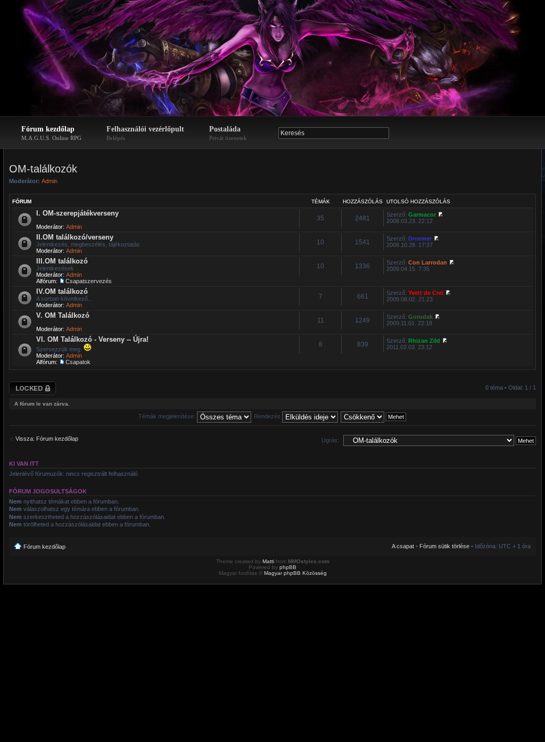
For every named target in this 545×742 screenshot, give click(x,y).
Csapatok (77, 362)
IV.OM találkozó (62, 291)
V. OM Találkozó (62, 315)
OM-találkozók (43, 169)
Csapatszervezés (88, 281)
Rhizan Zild (424, 340)
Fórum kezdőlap (51, 133)
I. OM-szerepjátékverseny (77, 213)
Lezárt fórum (25, 385)
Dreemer (420, 238)
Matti (268, 561)
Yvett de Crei (425, 293)
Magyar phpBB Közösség (295, 573)
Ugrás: (330, 440)
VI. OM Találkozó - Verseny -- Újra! (92, 339)
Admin (49, 181)
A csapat (403, 546)
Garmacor (422, 214)
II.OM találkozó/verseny (74, 237)
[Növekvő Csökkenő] (374, 416)
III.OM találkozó (62, 261)
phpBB (287, 567)
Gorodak (420, 317)
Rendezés (268, 416)
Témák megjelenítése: (167, 416)
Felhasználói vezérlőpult (145, 133)
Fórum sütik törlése (444, 546)
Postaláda (228, 133)
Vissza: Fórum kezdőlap (46, 438)
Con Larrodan (427, 262)
